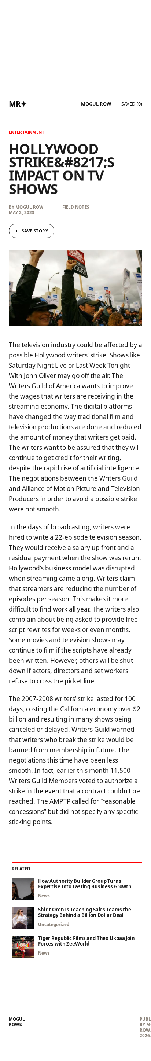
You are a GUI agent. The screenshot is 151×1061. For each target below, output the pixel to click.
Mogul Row (96, 104)
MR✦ (18, 104)
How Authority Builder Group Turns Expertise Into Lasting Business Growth (85, 883)
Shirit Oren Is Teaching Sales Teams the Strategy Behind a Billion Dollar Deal (84, 912)
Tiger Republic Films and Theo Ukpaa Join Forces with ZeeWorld (86, 941)
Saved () (131, 103)
